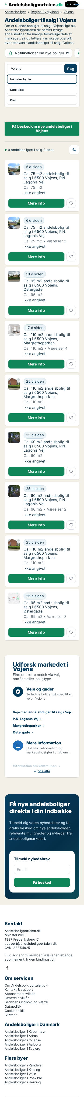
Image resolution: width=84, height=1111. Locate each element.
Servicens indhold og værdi (26, 1002)
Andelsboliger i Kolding (22, 1070)
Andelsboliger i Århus (21, 1036)
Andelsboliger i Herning (23, 1082)
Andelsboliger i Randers (23, 1065)
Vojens (68, 12)
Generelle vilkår (17, 998)
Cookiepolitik (15, 1011)
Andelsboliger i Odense (23, 1040)
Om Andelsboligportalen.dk (26, 985)
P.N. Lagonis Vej (25, 719)
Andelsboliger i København (25, 1031)
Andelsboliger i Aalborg (23, 1044)
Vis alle (44, 771)
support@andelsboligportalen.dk (31, 943)
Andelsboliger (15, 12)
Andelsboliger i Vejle (20, 1074)
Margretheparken (27, 725)
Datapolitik (13, 1006)
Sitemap (11, 1015)
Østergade (21, 732)
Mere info (36, 203)
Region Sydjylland (45, 12)
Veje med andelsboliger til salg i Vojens (44, 712)
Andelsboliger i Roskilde (23, 1078)
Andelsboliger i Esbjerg (23, 1048)
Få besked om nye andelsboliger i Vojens (42, 128)
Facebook (7, 968)
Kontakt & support (19, 989)
